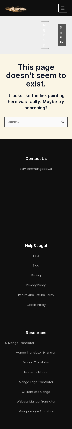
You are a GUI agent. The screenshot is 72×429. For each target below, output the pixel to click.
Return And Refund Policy (36, 295)
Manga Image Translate (36, 411)
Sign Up (44, 34)
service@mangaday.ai (36, 169)
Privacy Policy (36, 285)
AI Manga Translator (19, 343)
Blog (36, 265)
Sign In (61, 35)
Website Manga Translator (36, 402)
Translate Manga (36, 372)
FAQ (36, 256)
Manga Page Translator (36, 382)
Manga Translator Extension (36, 353)
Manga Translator (36, 362)
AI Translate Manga (36, 392)
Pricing (36, 275)
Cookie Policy (36, 305)
